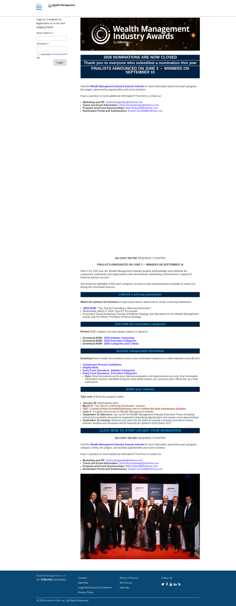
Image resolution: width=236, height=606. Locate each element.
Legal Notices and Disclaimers (95, 587)
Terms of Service (129, 578)
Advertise (83, 582)
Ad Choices (126, 582)
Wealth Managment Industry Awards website (117, 86)
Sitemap (124, 587)
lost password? (60, 54)
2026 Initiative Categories (119, 338)
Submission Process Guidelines (102, 364)
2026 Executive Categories (120, 340)
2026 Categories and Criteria (121, 343)
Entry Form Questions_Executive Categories (110, 373)
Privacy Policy (85, 592)
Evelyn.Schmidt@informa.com (145, 110)
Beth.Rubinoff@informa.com (142, 108)
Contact (82, 578)
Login (60, 62)
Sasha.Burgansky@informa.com (124, 102)
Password (42, 44)
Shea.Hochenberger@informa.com (139, 105)
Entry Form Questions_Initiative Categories (109, 370)
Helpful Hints (90, 367)
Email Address (44, 33)
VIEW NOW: (90, 308)
